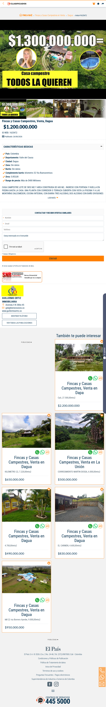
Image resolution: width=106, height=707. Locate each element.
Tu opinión (104, 351)
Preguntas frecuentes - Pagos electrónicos (53, 675)
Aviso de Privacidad (53, 666)
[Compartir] (103, 3)
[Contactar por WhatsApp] (102, 677)
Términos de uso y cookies (53, 671)
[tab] (53, 147)
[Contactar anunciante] (100, 379)
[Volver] (4, 3)
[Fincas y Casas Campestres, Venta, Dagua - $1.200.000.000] (53, 59)
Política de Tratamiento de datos (24, 266)
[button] (53, 147)
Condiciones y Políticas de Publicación (53, 658)
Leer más (52, 198)
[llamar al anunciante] (102, 670)
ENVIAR (53, 258)
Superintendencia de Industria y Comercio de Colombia (53, 679)
